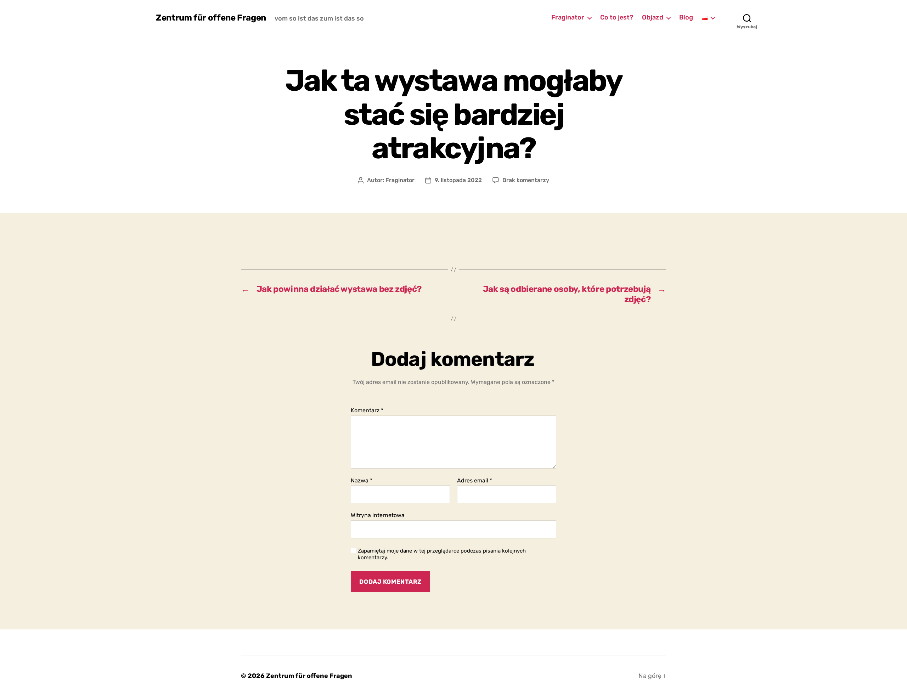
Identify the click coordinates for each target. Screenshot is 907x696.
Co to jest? (616, 17)
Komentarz (367, 410)
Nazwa (361, 480)
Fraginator (567, 17)
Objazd (652, 17)
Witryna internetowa (378, 515)
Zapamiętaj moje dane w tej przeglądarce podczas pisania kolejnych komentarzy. (442, 554)
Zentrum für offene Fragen (211, 17)
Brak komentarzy (525, 180)
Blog (686, 17)
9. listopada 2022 (458, 180)
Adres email (474, 480)
